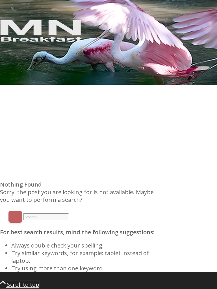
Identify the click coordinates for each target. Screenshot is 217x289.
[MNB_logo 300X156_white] (42, 42)
